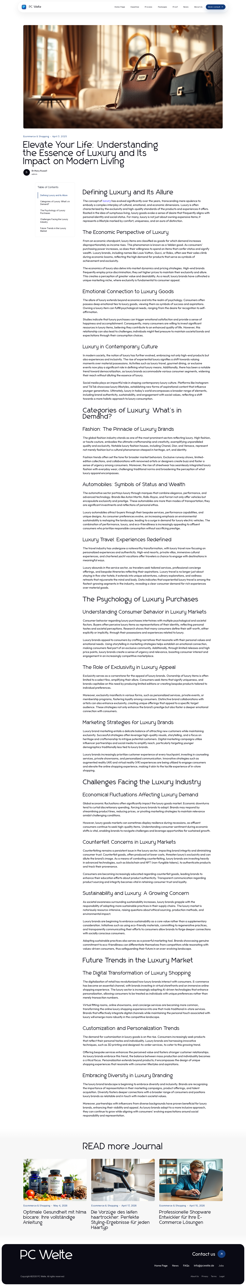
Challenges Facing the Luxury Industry (54, 220)
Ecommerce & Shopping (36, 136)
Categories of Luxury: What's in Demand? (55, 202)
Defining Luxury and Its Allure (53, 195)
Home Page (161, 1265)
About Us (195, 1276)
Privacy (205, 1276)
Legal (221, 1276)
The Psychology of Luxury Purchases (52, 211)
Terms (214, 1276)
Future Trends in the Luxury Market (53, 229)
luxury (106, 201)
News (175, 1265)
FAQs (186, 1265)
